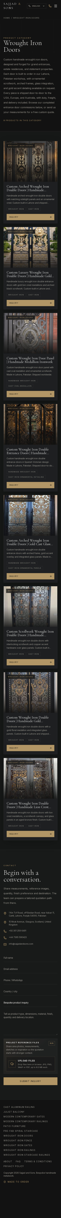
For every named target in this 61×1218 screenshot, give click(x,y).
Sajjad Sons (12, 6)
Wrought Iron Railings (20, 1150)
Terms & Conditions (38, 1161)
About (8, 1161)
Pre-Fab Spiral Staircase (21, 1131)
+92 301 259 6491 (17, 930)
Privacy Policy (14, 1166)
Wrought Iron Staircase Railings (27, 1155)
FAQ (18, 1161)
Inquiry (13, 217)
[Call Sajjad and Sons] (50, 5)
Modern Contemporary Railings (26, 1121)
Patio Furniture (15, 1126)
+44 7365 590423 (18, 937)
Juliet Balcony (14, 1112)
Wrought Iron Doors (18, 1135)
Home (7, 18)
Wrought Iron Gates (18, 1145)
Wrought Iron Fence (18, 1140)
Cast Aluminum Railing (19, 1107)
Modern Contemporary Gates (24, 1116)
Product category (17, 38)
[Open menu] (55, 6)
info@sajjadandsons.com (21, 943)
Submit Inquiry (30, 1081)
